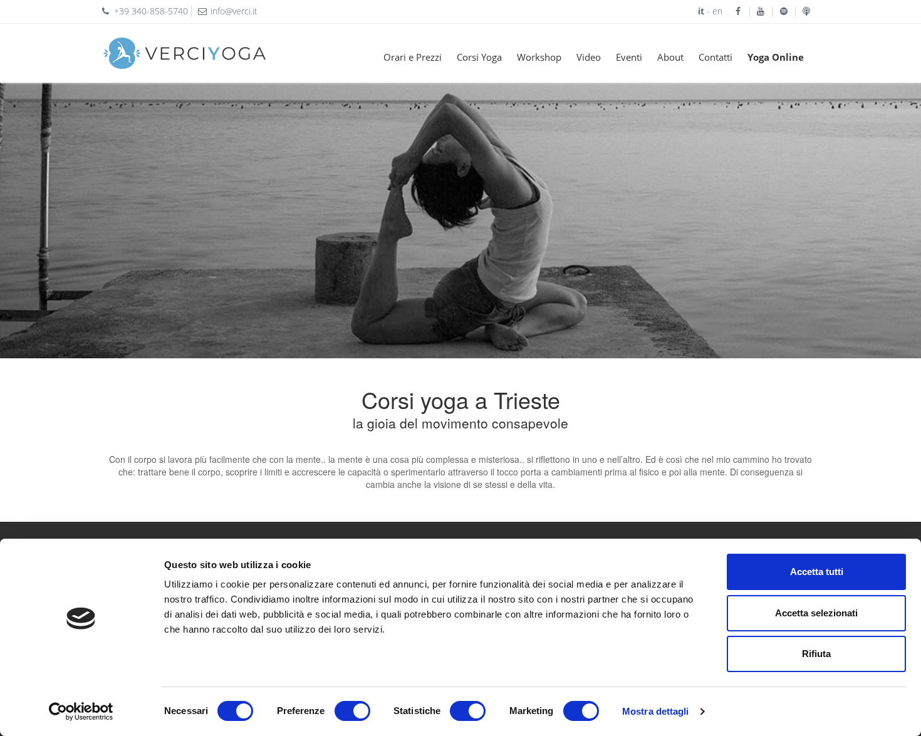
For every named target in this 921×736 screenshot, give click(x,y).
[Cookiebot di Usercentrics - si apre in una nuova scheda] (81, 711)
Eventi (629, 57)
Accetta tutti (816, 571)
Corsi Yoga (479, 57)
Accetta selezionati (816, 613)
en (722, 11)
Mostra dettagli (655, 711)
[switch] (352, 711)
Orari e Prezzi (412, 57)
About (670, 57)
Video (588, 57)
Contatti (715, 57)
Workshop (539, 57)
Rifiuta (816, 653)
